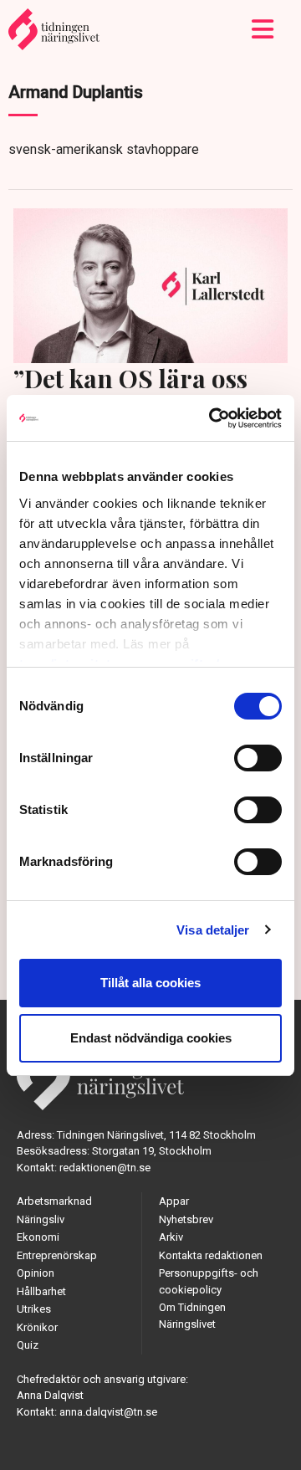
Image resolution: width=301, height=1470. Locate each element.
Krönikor (37, 1327)
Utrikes (34, 1309)
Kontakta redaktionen (211, 1255)
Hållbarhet (41, 1291)
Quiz (27, 1345)
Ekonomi (38, 1237)
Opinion (35, 1273)
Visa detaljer (212, 930)
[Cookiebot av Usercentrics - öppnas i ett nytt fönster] (212, 418)
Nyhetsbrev (186, 1219)
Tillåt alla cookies (150, 983)
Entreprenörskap (57, 1255)
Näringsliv (40, 1219)
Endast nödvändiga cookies (151, 1038)
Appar (174, 1201)
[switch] (258, 758)
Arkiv (171, 1237)
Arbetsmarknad (54, 1201)
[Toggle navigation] (263, 29)
